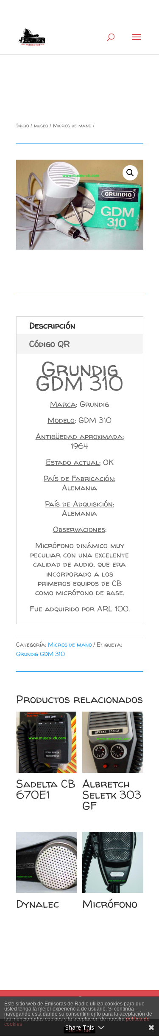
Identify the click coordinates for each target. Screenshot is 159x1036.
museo (41, 125)
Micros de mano (72, 125)
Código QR (49, 343)
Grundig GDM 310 (40, 654)
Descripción (52, 325)
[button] (130, 172)
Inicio (22, 125)
